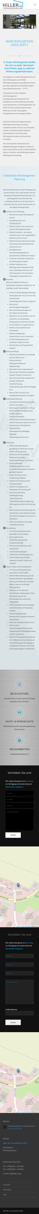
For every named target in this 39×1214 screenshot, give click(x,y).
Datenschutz (7, 1190)
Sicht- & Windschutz (19, 721)
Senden (13, 1022)
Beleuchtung (19, 693)
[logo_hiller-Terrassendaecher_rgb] (16, 4)
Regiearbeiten (19, 749)
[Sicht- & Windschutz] (19, 712)
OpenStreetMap (26, 926)
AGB (4, 1195)
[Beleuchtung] (19, 685)
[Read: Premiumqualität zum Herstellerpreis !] (5, 1127)
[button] (18, 885)
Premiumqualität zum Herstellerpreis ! (21, 1126)
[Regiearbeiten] (19, 740)
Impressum (6, 1185)
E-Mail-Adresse (12, 1009)
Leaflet (18, 926)
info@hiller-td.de (15, 1173)
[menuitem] (35, 4)
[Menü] (35, 4)
